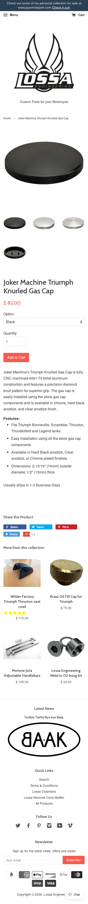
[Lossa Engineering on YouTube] (59, 826)
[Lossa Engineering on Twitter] (18, 826)
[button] (15, 612)
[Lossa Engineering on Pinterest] (38, 826)
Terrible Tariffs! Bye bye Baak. (44, 717)
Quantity (10, 333)
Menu (13, 14)
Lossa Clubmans (44, 791)
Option (8, 313)
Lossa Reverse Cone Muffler (44, 797)
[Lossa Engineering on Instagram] (49, 826)
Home (7, 118)
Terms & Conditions (44, 785)
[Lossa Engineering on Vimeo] (70, 826)
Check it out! (61, 7)
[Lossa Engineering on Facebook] (28, 826)
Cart (81, 14)
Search (44, 779)
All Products (44, 803)
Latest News (44, 708)
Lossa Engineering (57, 894)
